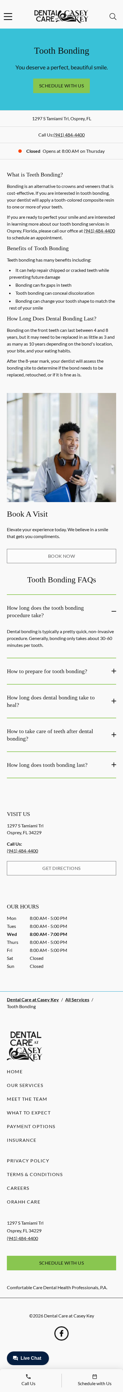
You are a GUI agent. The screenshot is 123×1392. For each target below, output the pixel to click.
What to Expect (29, 1112)
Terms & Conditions (35, 1174)
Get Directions (61, 868)
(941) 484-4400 (69, 134)
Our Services (25, 1085)
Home (15, 1071)
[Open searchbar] (113, 16)
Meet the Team (27, 1099)
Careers (18, 1188)
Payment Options (31, 1126)
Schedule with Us (61, 85)
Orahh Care (23, 1201)
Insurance (22, 1140)
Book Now (61, 556)
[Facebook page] (61, 1333)
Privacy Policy (28, 1160)
